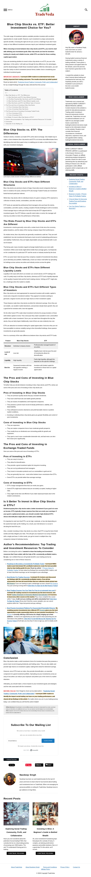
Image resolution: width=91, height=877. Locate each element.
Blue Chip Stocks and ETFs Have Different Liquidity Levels (24, 101)
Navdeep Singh (28, 775)
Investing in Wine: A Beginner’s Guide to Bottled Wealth (77, 189)
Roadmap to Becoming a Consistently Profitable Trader (25, 564)
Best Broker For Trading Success (18, 577)
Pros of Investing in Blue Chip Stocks (18, 107)
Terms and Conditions (50, 867)
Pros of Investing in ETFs (15, 113)
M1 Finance (11, 583)
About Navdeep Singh (33, 867)
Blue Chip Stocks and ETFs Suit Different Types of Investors (24, 103)
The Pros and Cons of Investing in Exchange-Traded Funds (22, 111)
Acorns (42, 610)
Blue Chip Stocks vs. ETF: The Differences (18, 95)
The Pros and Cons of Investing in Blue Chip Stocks (20, 105)
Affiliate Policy (45, 869)
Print (49, 765)
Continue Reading (16, 853)
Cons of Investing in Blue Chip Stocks (18, 109)
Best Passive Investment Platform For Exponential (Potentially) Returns (31, 608)
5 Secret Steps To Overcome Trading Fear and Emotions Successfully (78, 201)
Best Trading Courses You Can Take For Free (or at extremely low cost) (31, 590)
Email (39, 765)
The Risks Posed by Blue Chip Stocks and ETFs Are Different (25, 99)
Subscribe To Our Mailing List (14, 123)
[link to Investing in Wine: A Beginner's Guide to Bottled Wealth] (45, 813)
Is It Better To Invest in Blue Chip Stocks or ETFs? (20, 117)
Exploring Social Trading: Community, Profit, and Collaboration (38, 82)
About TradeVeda (16, 867)
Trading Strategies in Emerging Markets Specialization (29, 595)
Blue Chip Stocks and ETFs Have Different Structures (23, 97)
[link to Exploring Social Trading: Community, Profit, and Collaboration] (16, 813)
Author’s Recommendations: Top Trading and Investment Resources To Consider (28, 119)
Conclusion (9, 121)
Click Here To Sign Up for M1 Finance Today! (43, 585)
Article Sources (12, 759)
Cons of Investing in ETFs (15, 115)
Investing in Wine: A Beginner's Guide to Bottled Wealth (45, 832)
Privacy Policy (64, 867)
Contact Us (76, 867)
